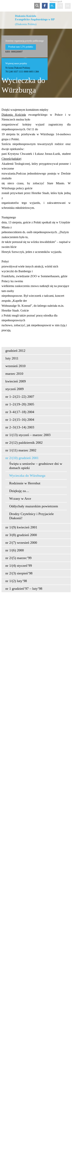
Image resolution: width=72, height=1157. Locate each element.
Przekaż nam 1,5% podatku (20, 46)
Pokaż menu (4, 6)
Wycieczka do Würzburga (27, 475)
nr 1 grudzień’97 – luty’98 (23, 588)
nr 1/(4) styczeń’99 (18, 565)
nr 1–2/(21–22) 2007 (19, 397)
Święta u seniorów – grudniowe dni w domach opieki (35, 466)
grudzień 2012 (15, 351)
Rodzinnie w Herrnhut (24, 483)
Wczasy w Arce (20, 498)
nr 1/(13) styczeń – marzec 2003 (27, 435)
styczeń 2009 (14, 389)
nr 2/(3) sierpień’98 (18, 573)
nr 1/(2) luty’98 (16, 581)
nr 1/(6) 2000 (14, 550)
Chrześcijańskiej (11, 158)
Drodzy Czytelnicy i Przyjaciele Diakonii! (31, 516)
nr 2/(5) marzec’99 (18, 558)
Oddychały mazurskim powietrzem (33, 506)
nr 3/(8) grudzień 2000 (21, 535)
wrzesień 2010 (15, 366)
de (68, 5)
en (60, 5)
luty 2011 (11, 358)
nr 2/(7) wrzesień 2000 (21, 542)
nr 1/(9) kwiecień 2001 (21, 527)
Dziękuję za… (19, 491)
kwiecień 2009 (15, 381)
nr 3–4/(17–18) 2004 (19, 412)
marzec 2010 (14, 374)
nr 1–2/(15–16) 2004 (19, 419)
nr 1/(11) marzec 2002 (20, 450)
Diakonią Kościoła (14, 114)
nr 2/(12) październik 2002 (24, 442)
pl (52, 5)
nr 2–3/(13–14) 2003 (19, 427)
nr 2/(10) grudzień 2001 (22, 458)
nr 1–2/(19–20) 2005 (19, 404)
